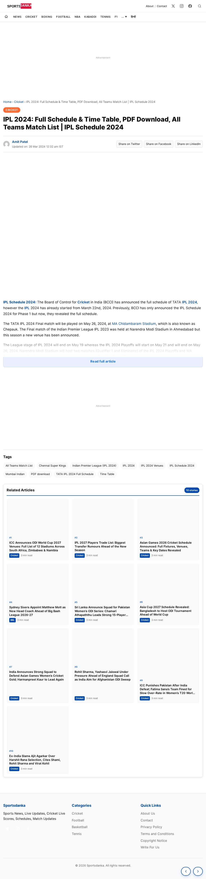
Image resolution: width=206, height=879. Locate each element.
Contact (162, 6)
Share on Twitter (129, 144)
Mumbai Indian (15, 474)
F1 (116, 16)
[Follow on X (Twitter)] (7, 828)
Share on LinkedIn (189, 144)
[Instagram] (182, 6)
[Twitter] (173, 6)
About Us (148, 813)
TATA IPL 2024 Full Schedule (75, 474)
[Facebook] (190, 6)
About (149, 6)
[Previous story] (186, 871)
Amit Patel (20, 142)
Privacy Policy (151, 827)
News (17, 16)
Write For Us (150, 847)
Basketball (80, 827)
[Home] (6, 17)
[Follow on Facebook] (28, 828)
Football (63, 16)
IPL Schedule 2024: (19, 302)
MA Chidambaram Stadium (134, 324)
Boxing (46, 16)
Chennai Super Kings (52, 465)
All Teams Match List (19, 465)
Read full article (103, 361)
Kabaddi (90, 16)
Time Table (107, 474)
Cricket (31, 16)
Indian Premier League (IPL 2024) (94, 465)
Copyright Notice (154, 841)
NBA (77, 16)
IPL (27, 308)
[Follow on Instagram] (18, 828)
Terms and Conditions (157, 834)
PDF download (40, 474)
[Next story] (198, 871)
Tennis (105, 16)
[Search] (199, 6)
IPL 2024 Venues (152, 465)
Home (7, 101)
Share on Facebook (158, 144)
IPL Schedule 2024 (182, 465)
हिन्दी (133, 16)
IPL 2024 (189, 302)
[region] (103, 57)
